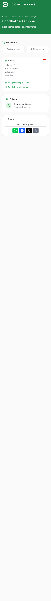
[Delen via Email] (36, 130)
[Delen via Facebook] (22, 130)
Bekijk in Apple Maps (18, 87)
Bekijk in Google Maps (18, 82)
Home (4, 17)
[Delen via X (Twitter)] (29, 130)
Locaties (14, 17)
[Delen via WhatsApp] (15, 130)
